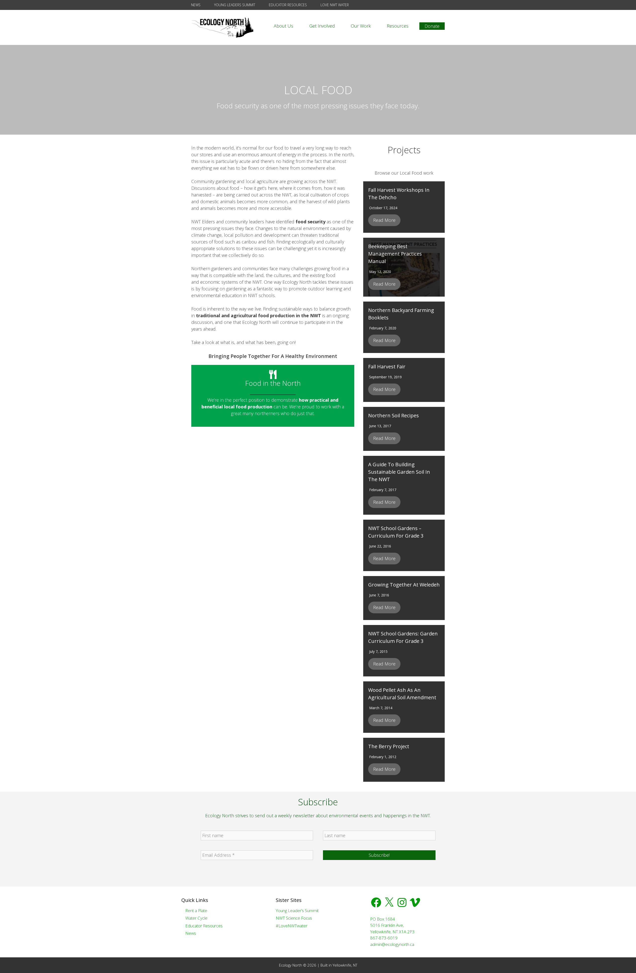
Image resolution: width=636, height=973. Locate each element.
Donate (432, 26)
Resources (397, 26)
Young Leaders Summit (234, 4)
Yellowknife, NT (345, 965)
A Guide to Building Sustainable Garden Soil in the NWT (399, 472)
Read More (384, 220)
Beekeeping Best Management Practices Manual (395, 254)
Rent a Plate (195, 910)
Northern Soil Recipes (393, 415)
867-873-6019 (384, 938)
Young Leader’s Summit (297, 910)
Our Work (361, 26)
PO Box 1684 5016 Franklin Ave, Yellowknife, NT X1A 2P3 (392, 925)
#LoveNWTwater (291, 926)
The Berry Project (388, 746)
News (195, 4)
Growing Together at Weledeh (404, 584)
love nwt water (334, 4)
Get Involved (322, 26)
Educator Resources (287, 4)
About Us (283, 26)
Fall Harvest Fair (386, 366)
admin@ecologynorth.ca (392, 944)
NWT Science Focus (294, 918)
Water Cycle (195, 918)
